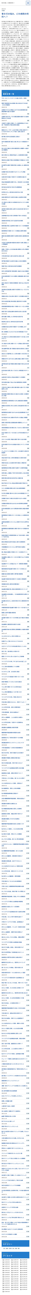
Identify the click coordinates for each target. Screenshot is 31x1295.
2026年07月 (15, 1259)
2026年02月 (7, 1264)
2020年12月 (24, 1283)
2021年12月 (15, 1276)
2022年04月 (15, 1274)
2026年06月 (24, 1259)
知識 (16, 1248)
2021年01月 (15, 1283)
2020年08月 (24, 1285)
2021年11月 (24, 1276)
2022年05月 (7, 1274)
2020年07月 (7, 1287)
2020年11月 (7, 1285)
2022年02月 (24, 1274)
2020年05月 (24, 1287)
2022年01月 (7, 1276)
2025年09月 (24, 1266)
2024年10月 (15, 1270)
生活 (13, 1248)
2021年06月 (7, 1281)
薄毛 (19, 1248)
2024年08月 (7, 1272)
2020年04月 (7, 1289)
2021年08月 (15, 1279)
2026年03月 (24, 1262)
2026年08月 (7, 1259)
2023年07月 (15, 1272)
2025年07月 (15, 1268)
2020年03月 (15, 1289)
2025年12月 (24, 1264)
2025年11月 (7, 1266)
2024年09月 (24, 1270)
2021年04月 (24, 1281)
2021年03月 (7, 1283)
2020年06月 (15, 1287)
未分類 (3, 10)
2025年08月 (7, 1268)
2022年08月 (24, 1272)
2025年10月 (15, 1266)
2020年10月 (15, 1285)
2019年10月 (7, 1291)
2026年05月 (7, 1262)
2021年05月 (15, 1281)
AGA (4, 1248)
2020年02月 (24, 1289)
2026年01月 (15, 1264)
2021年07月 (24, 1279)
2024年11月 (7, 1270)
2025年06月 (24, 1268)
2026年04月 (15, 1262)
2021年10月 (7, 1279)
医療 (7, 1248)
